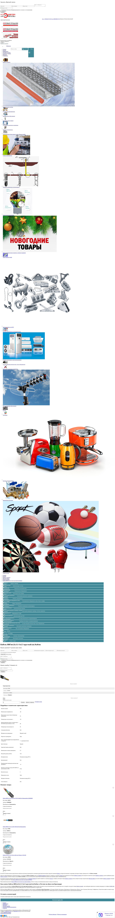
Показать (10, 695)
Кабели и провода (78, 875)
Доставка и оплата (6, 52)
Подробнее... (4, 11)
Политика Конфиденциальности (9, 907)
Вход (32, 48)
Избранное (8, 45)
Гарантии (5, 908)
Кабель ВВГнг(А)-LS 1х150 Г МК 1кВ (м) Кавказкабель (14, 826)
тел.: (46, 18)
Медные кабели (92, 878)
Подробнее (5, 810)
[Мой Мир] (4, 915)
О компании (5, 55)
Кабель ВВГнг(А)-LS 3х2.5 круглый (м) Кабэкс (22, 879)
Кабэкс (58, 873)
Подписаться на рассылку (5, 913)
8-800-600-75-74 (16, 911)
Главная (4, 49)
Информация (5, 51)
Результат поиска (6, 905)
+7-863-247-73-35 (7, 911)
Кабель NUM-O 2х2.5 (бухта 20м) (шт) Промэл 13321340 (14, 855)
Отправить (3, 12)
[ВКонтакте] (1, 915)
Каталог (4, 50)
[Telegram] (6, 915)
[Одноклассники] (3, 915)
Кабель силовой (3, 876)
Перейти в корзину (4, 43)
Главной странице (42, 875)
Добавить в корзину (6, 813)
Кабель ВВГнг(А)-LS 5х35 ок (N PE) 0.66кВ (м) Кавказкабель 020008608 (18, 798)
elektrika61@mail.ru (7, 912)
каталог (61, 875)
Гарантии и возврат (7, 53)
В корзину (23, 702)
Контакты (5, 54)
